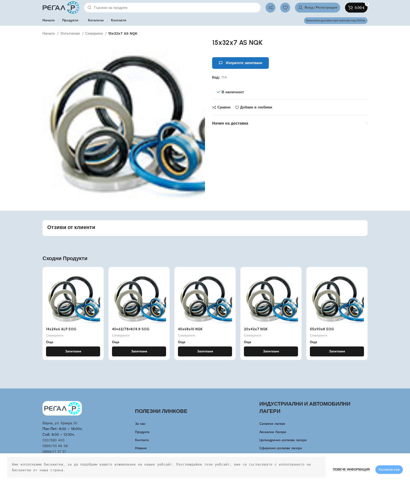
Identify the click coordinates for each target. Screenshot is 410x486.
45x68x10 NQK (190, 329)
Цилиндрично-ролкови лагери (283, 440)
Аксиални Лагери (272, 432)
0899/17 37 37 (54, 451)
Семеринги (94, 33)
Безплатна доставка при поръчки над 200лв (335, 20)
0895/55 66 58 (55, 446)
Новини (141, 448)
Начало (49, 33)
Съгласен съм (389, 469)
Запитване (73, 351)
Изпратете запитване (244, 63)
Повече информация (352, 469)
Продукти (142, 432)
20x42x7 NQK (256, 329)
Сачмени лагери (272, 423)
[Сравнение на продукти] (270, 7)
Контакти (142, 440)
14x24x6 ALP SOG (61, 329)
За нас (140, 423)
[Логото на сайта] (60, 7)
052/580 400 (53, 440)
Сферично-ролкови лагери (280, 448)
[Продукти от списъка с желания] (285, 7)
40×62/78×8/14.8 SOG (130, 329)
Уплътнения (70, 33)
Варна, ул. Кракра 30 (59, 423)
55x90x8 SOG (322, 329)
